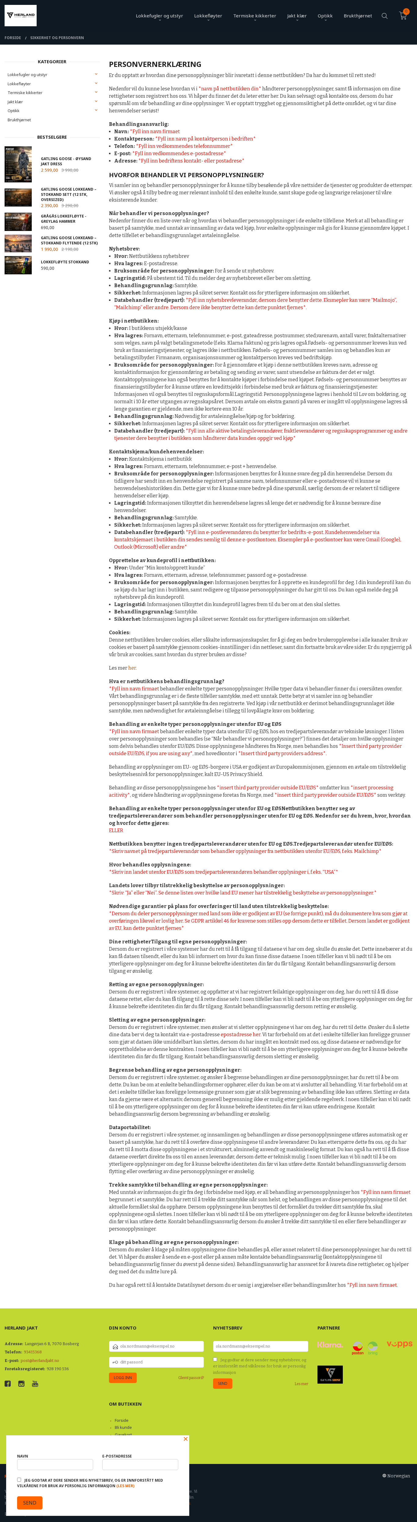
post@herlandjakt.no (40, 1360)
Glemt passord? (191, 1378)
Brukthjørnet (19, 120)
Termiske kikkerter (25, 92)
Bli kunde (123, 1427)
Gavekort (123, 1434)
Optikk (14, 110)
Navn (22, 1456)
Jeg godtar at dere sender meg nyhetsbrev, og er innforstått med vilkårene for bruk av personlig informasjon (259, 1366)
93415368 (33, 1352)
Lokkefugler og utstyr (27, 74)
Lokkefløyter (19, 83)
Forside (122, 1420)
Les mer (301, 1384)
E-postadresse (117, 1456)
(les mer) (125, 1485)
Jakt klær (15, 101)
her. (132, 668)
